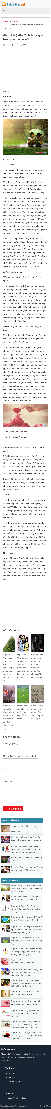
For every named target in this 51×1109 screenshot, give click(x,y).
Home (5, 21)
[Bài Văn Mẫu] (13, 4)
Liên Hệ (11, 1073)
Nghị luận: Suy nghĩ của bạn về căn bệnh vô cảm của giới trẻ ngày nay (26, 941)
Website (6, 769)
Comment (7, 781)
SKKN (10, 1094)
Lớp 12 (15, 21)
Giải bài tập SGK (15, 1082)
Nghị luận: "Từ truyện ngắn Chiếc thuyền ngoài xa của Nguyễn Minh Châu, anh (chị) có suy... (26, 1035)
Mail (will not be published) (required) (19, 756)
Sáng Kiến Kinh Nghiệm (18, 1098)
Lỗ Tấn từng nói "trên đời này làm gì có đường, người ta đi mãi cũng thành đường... (26, 888)
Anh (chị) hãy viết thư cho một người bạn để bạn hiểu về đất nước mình (24, 829)
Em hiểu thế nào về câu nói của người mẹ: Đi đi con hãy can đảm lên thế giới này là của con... (26, 849)
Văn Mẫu (11, 1078)
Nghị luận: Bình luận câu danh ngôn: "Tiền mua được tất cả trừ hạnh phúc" (25, 909)
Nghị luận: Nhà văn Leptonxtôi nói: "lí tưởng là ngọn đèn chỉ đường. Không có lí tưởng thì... (26, 952)
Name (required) (10, 743)
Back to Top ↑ (45, 1106)
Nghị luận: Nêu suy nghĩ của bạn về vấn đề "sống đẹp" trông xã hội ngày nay (26, 1013)
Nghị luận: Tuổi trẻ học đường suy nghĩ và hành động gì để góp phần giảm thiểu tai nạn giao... (26, 972)
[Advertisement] (25, 69)
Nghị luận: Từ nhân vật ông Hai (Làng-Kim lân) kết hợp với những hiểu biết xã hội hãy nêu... (26, 983)
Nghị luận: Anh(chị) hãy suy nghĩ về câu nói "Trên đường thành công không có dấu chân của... (25, 1024)
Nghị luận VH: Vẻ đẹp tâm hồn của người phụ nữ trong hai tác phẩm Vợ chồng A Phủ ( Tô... (26, 930)
